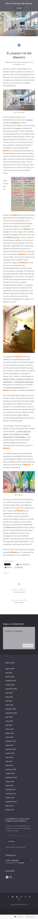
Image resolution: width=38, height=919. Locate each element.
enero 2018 (9, 785)
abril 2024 (8, 725)
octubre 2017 (9, 798)
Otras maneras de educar (19, 3)
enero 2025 (9, 705)
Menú (20, 8)
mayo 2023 (9, 745)
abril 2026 (8, 673)
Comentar (28, 645)
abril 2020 (8, 761)
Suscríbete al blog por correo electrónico (17, 820)
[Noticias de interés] (19, 899)
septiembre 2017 (11, 802)
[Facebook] (7, 877)
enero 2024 (9, 737)
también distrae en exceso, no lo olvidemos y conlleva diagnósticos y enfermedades (17, 434)
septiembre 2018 (11, 777)
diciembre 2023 (10, 741)
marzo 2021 (9, 757)
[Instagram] (21, 897)
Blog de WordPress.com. (19, 904)
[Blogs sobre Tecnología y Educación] (30, 897)
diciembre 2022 (10, 749)
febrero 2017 (9, 810)
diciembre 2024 (10, 709)
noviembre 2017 (10, 794)
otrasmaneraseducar (22, 62)
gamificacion (7, 382)
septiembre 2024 (11, 713)
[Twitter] (8, 897)
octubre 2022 (9, 753)
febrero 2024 (9, 733)
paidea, (18, 128)
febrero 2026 (9, 677)
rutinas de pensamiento (15, 387)
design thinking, (9, 379)
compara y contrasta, (24, 379)
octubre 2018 (9, 773)
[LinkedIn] (17, 897)
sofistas (30, 120)
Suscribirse (11, 841)
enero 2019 (9, 765)
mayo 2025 (9, 697)
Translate (21, 863)
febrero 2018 (9, 781)
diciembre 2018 (10, 769)
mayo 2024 (9, 721)
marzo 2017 (9, 806)
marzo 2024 (9, 729)
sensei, (15, 234)
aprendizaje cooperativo (24, 382)
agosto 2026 (9, 669)
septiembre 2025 (11, 689)
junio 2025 (8, 693)
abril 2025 (8, 701)
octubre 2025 (9, 685)
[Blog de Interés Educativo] (25, 897)
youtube (6, 276)
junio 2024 (8, 717)
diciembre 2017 (10, 789)
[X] (10, 877)
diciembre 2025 (10, 681)
